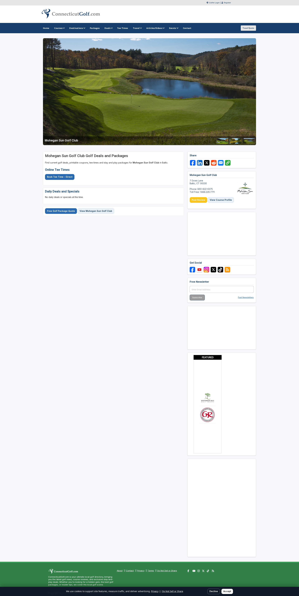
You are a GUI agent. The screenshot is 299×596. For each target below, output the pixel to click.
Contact (130, 570)
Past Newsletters (246, 297)
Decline (213, 591)
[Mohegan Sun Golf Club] (222, 143)
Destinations (76, 28)
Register (227, 3)
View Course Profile (221, 200)
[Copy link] (227, 162)
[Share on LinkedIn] (199, 162)
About (120, 570)
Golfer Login (214, 3)
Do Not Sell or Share (167, 570)
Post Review (198, 200)
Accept (227, 591)
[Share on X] (206, 162)
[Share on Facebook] (192, 162)
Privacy (140, 570)
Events (172, 28)
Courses (58, 28)
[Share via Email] (220, 162)
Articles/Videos (154, 28)
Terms (151, 570)
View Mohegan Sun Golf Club (96, 211)
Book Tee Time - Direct (59, 176)
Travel (136, 28)
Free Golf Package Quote (61, 211)
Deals (107, 28)
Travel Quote (248, 28)
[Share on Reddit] (213, 162)
